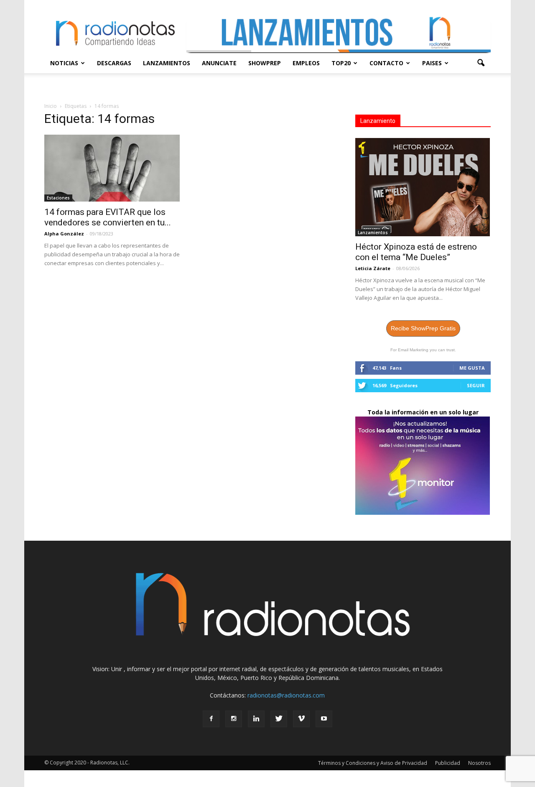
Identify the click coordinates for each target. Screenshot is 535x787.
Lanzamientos (166, 63)
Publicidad (447, 763)
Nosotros (479, 763)
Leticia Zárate (372, 268)
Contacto (386, 63)
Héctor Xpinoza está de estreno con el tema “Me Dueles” (416, 252)
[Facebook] (211, 718)
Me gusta (472, 368)
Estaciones (58, 198)
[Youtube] (324, 718)
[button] (481, 63)
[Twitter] (278, 718)
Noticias (64, 63)
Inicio (50, 106)
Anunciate (219, 63)
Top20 (341, 63)
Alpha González (64, 233)
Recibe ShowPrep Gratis (423, 328)
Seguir (476, 385)
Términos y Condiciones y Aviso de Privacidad (372, 763)
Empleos (306, 63)
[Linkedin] (256, 718)
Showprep (264, 63)
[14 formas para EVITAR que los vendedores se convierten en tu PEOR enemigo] (112, 168)
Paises (432, 63)
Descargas (114, 63)
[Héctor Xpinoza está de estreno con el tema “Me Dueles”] (423, 187)
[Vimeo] (301, 718)
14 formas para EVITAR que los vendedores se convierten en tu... (107, 217)
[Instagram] (233, 718)
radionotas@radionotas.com (286, 695)
